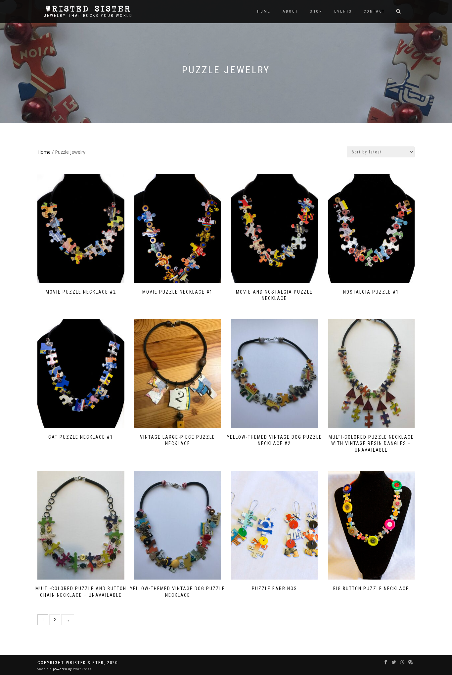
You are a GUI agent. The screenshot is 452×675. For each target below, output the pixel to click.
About (290, 11)
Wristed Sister (88, 9)
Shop (316, 11)
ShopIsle (45, 669)
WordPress (81, 669)
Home (264, 11)
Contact (374, 11)
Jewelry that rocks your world (88, 15)
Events (343, 11)
